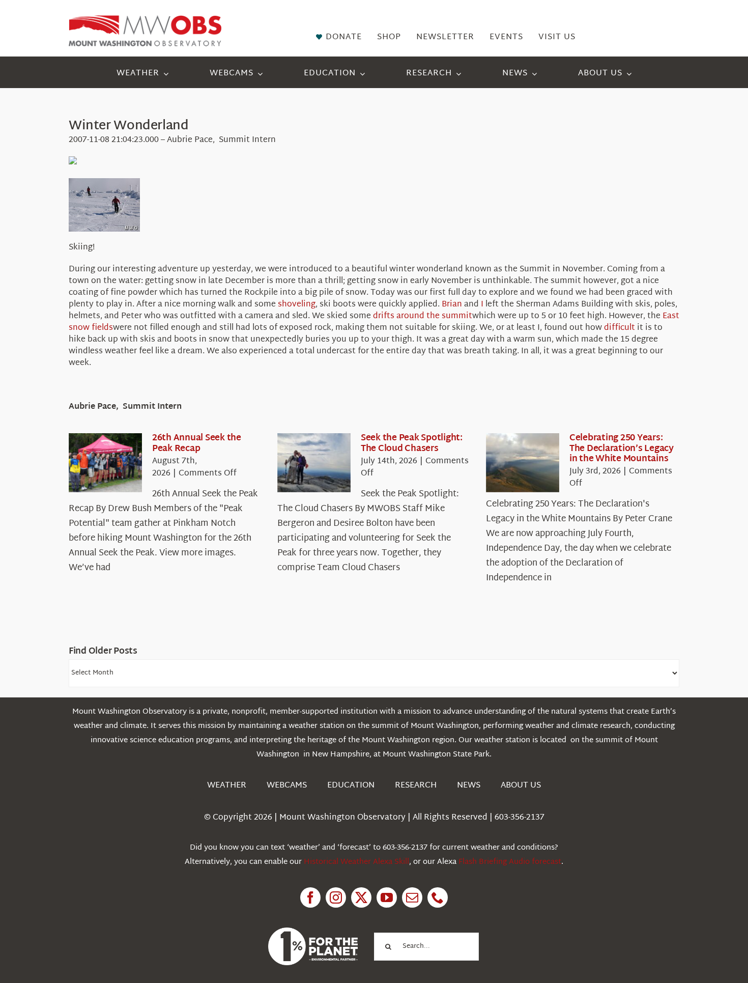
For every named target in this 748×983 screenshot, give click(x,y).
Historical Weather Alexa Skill (356, 862)
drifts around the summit (422, 316)
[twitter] (361, 897)
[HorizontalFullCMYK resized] (145, 19)
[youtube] (387, 897)
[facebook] (310, 897)
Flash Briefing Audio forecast (509, 862)
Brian (452, 304)
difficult (619, 328)
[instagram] (336, 897)
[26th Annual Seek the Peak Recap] (105, 462)
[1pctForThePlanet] (313, 932)
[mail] (412, 897)
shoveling (296, 304)
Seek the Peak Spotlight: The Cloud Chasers (412, 443)
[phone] (437, 897)
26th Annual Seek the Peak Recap (196, 443)
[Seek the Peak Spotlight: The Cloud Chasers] (314, 462)
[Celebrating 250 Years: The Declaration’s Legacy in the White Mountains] (522, 462)
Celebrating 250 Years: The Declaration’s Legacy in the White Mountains (621, 448)
